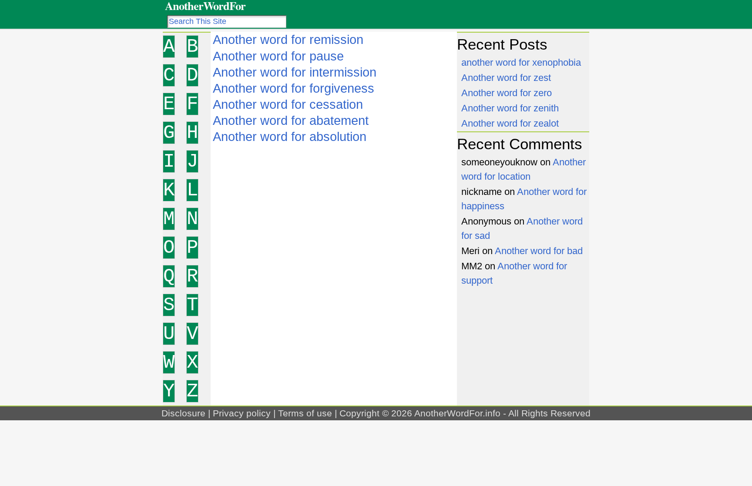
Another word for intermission (294, 72)
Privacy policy (242, 413)
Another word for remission (288, 40)
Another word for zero (506, 92)
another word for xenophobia (521, 62)
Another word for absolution (289, 137)
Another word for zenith (510, 108)
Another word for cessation (288, 104)
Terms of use (305, 413)
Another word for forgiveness (293, 88)
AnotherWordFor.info (457, 413)
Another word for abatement (291, 120)
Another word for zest (506, 77)
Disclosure (183, 413)
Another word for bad (539, 250)
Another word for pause (278, 56)
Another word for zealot (510, 123)
